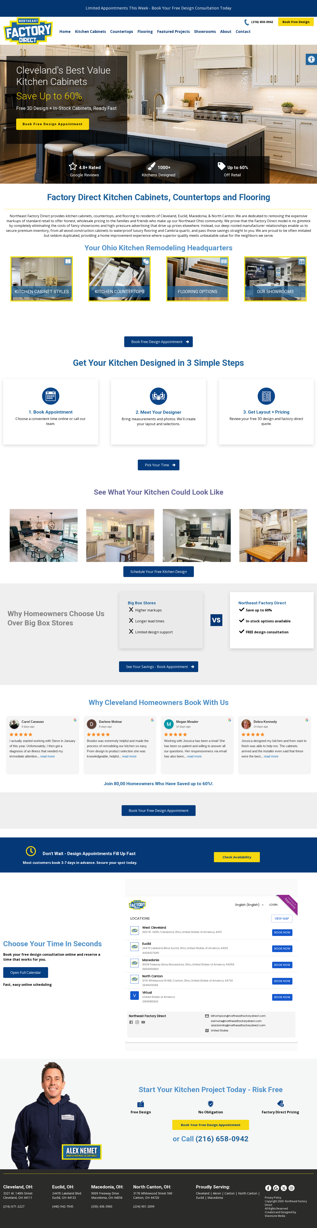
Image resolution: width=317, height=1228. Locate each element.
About (225, 31)
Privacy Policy (273, 1197)
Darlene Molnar (110, 721)
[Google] (276, 1188)
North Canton (247, 1193)
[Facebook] (268, 1188)
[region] (158, 113)
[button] (311, 59)
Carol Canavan (33, 721)
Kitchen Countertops (119, 291)
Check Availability (237, 857)
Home (65, 31)
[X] (284, 1188)
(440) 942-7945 (62, 1206)
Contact (243, 31)
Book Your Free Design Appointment (210, 1125)
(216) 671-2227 (13, 1206)
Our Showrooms (275, 291)
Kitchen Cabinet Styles (42, 291)
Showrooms (205, 31)
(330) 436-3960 (101, 1206)
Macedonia (215, 1198)
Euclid (200, 1198)
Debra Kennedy (265, 721)
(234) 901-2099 (143, 1206)
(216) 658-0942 (222, 1138)
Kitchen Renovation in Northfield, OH (44, 535)
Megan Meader (187, 721)
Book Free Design (295, 22)
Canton (229, 1193)
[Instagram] (292, 1188)
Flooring (145, 31)
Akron (217, 1193)
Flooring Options (197, 291)
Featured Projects (173, 31)
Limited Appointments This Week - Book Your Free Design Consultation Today (158, 8)
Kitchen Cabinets (90, 31)
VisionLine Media (275, 1216)
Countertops (121, 31)
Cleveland (202, 1193)
